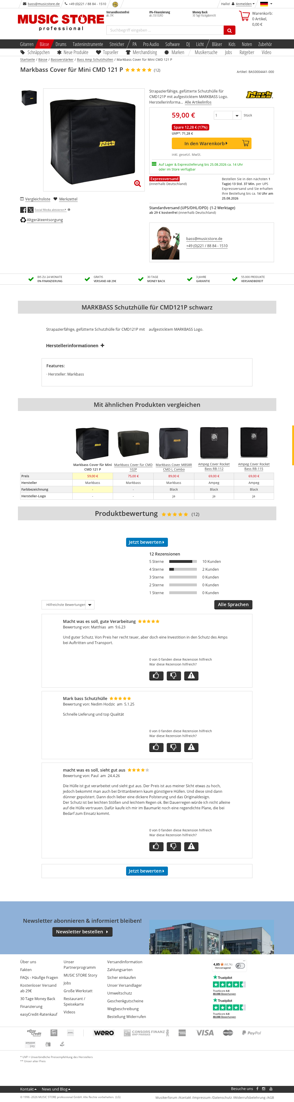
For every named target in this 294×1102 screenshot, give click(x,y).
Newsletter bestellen (79, 931)
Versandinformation (124, 961)
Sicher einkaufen (121, 977)
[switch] (240, 966)
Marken (178, 52)
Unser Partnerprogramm (80, 964)
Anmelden (244, 4)
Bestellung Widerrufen (126, 1016)
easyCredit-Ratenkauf (38, 1014)
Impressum (202, 1097)
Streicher (117, 43)
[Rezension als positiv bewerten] (156, 675)
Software (172, 43)
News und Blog (55, 1089)
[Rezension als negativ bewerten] (174, 675)
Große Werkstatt (78, 990)
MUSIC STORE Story (80, 975)
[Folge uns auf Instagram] (263, 1088)
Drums (61, 43)
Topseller (110, 52)
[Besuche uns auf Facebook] (257, 1088)
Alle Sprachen (233, 604)
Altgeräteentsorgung (45, 219)
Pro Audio (151, 43)
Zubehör (265, 43)
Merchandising (145, 52)
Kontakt (27, 1089)
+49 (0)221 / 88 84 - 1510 (207, 245)
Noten (247, 43)
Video (266, 52)
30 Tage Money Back (37, 998)
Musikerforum (166, 1097)
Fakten (26, 969)
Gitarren (26, 43)
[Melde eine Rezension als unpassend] (191, 675)
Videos (69, 1012)
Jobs (228, 52)
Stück (248, 115)
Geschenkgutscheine (125, 1001)
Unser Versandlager (124, 985)
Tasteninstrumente (88, 43)
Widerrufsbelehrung (250, 1097)
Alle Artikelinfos (198, 102)
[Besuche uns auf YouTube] (271, 1088)
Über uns (28, 961)
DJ (188, 43)
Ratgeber (247, 52)
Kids (232, 43)
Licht (200, 43)
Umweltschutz (119, 993)
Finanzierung (31, 1006)
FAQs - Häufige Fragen (39, 977)
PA (135, 43)
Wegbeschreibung (123, 1008)
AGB (271, 1097)
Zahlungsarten (120, 969)
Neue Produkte (76, 52)
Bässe (44, 43)
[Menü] (244, 962)
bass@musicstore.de (44, 4)
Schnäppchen (39, 52)
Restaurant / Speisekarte (74, 1001)
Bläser (217, 43)
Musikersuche (206, 52)
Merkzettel (68, 199)
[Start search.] (229, 30)
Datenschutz (222, 1097)
